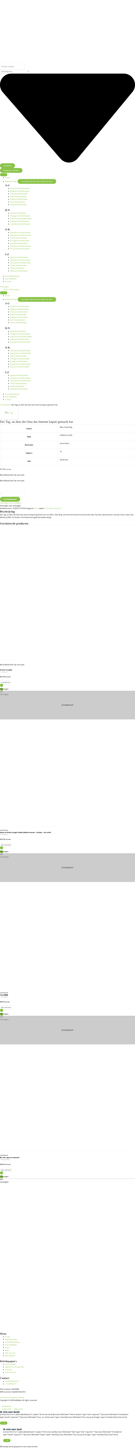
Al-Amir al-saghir (6, 670)
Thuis (2, 405)
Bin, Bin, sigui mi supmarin (9, 1157)
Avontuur (57, 508)
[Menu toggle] (3, 174)
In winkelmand (10, 499)
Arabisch (5, 672)
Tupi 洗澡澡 (4, 995)
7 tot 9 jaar (48, 508)
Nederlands (6, 1406)
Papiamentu (6, 1159)
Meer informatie (6, 845)
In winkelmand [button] (5, 682)
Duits (8, 405)
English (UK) (7, 1409)
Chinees (4, 997)
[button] (10, 503)
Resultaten (7, 166)
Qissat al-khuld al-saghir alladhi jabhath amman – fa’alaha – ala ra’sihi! (25, 832)
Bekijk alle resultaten (11, 170)
